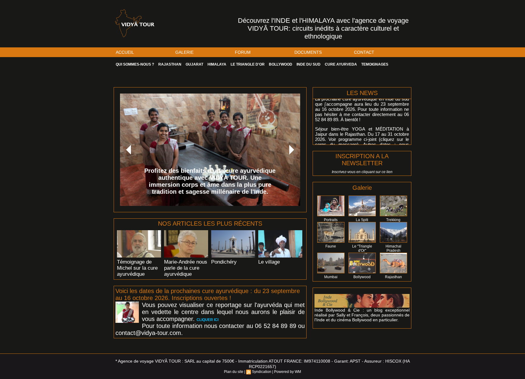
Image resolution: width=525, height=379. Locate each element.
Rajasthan (393, 277)
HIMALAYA (217, 64)
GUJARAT (194, 64)
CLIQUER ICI (207, 320)
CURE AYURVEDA (341, 64)
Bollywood (362, 277)
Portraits (331, 220)
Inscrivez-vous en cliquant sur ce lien (362, 172)
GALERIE (184, 52)
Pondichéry (224, 262)
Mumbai (331, 277)
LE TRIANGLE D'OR (248, 64)
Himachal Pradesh (393, 248)
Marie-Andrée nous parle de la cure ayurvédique (185, 268)
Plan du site (233, 372)
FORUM (243, 52)
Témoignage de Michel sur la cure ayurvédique (137, 268)
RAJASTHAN (169, 64)
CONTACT (364, 52)
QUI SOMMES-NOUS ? (135, 64)
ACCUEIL (125, 52)
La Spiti (362, 220)
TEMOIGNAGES (374, 64)
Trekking (393, 220)
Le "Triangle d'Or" (362, 248)
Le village (269, 262)
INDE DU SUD (309, 64)
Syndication (261, 372)
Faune (330, 246)
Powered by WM (287, 372)
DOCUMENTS (308, 52)
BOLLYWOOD (280, 64)
